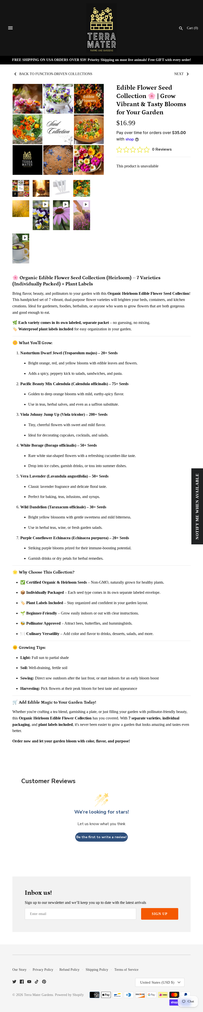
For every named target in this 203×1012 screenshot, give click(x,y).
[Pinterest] (44, 982)
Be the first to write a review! (101, 837)
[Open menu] (10, 27)
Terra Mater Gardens (38, 995)
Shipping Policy (97, 970)
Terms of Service (126, 970)
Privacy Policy (43, 970)
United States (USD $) (157, 982)
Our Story (19, 970)
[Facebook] (22, 982)
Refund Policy (69, 970)
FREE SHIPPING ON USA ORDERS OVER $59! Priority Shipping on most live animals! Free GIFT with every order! (101, 60)
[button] (93, 129)
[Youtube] (29, 982)
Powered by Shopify (69, 995)
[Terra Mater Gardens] (101, 28)
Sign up (160, 914)
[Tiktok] (37, 982)
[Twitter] (14, 982)
